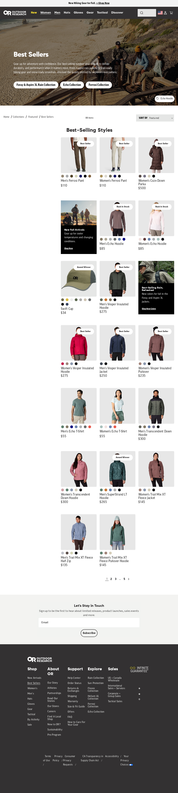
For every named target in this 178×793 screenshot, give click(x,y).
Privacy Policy (58, 758)
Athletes (52, 688)
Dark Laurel (101, 299)
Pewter (67, 176)
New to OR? (53, 724)
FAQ (70, 717)
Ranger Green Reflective (62, 299)
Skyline (119, 239)
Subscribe (89, 633)
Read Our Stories (52, 700)
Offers (71, 712)
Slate (62, 553)
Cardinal (89, 426)
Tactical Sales (115, 701)
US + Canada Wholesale (115, 679)
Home (6, 117)
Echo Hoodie (167, 98)
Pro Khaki (76, 176)
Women (45, 12)
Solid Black (85, 176)
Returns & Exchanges (73, 689)
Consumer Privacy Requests (69, 760)
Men (57, 12)
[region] (89, 3)
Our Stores (53, 706)
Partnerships (54, 693)
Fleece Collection (93, 689)
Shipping (72, 696)
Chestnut (140, 176)
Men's (30, 693)
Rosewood (62, 490)
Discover (117, 12)
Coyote (89, 176)
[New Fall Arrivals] (79, 218)
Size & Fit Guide (76, 706)
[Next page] (129, 579)
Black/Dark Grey (62, 304)
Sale (29, 725)
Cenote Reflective (67, 304)
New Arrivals (34, 678)
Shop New (68, 248)
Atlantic (101, 363)
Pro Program (54, 735)
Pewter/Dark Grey (80, 299)
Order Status (74, 683)
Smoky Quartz (144, 176)
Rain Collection (96, 678)
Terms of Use (47, 758)
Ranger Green (110, 176)
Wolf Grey (115, 490)
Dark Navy (80, 176)
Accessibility (112, 756)
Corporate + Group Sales (114, 695)
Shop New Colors (149, 309)
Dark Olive (71, 176)
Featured (33, 117)
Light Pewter (105, 176)
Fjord (71, 363)
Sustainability (54, 730)
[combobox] (147, 13)
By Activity (33, 719)
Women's (32, 688)
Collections (18, 117)
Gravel (101, 239)
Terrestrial (67, 363)
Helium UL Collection (93, 697)
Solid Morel (62, 176)
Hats (29, 699)
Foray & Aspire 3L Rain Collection (36, 84)
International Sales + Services (116, 687)
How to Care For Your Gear (76, 723)
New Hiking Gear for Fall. (82, 3)
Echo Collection (72, 84)
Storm (115, 239)
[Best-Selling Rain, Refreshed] (156, 279)
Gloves (31, 704)
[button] (171, 13)
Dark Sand (101, 176)
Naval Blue (124, 239)
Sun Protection (96, 683)
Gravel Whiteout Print (105, 239)
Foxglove (62, 363)
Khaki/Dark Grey (85, 299)
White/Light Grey (71, 299)
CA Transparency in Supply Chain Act (92, 758)
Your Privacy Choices (124, 760)
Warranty (73, 701)
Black (119, 176)
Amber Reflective (67, 299)
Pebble (110, 239)
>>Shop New (103, 3)
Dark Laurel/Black (140, 426)
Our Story (52, 683)
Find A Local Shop (54, 718)
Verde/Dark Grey (76, 299)
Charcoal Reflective (89, 299)
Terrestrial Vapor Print (144, 239)
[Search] (132, 13)
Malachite (62, 426)
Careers (51, 711)
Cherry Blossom (140, 239)
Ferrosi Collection (99, 84)
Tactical (31, 714)
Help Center (74, 678)
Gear (30, 709)
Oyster (149, 176)
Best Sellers (47, 117)
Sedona (105, 299)
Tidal (158, 239)
